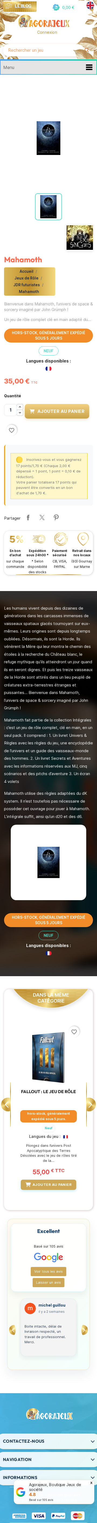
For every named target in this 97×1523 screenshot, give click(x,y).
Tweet (42, 517)
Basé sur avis (41, 1500)
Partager (28, 517)
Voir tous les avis (48, 1271)
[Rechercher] (86, 50)
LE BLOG (23, 5)
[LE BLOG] (8, 6)
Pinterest (56, 517)
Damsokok (49, 1305)
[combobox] (42, 50)
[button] (62, 7)
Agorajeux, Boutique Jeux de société (55, 1487)
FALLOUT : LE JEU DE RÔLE (48, 1091)
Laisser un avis (48, 1282)
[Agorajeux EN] (90, 5)
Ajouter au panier (61, 411)
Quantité (12, 395)
